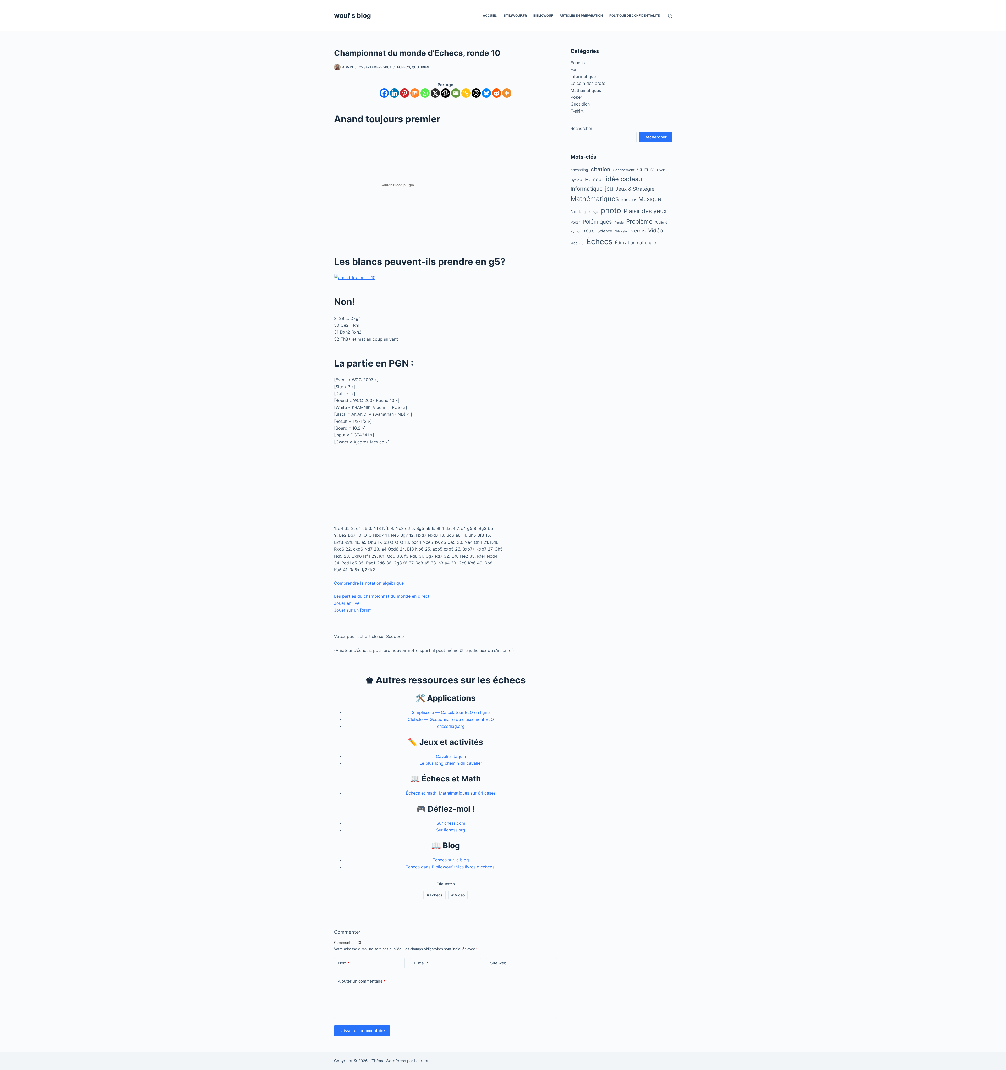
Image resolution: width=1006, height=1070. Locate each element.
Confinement (624, 170)
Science (604, 231)
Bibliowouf (543, 16)
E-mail (421, 963)
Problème (639, 221)
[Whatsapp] (425, 93)
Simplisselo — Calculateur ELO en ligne (451, 712)
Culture (645, 169)
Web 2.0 (577, 243)
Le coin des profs (588, 83)
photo (611, 210)
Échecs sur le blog (451, 859)
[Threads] (476, 93)
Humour (594, 179)
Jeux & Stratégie (634, 189)
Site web (498, 963)
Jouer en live (346, 603)
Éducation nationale (635, 242)
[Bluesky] (486, 93)
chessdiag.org (451, 726)
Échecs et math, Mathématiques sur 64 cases (451, 793)
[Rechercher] (670, 16)
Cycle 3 (663, 170)
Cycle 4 (576, 180)
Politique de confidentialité (634, 16)
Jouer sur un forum (353, 610)
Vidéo (458, 895)
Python (576, 231)
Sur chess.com (450, 823)
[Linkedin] (394, 93)
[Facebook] (384, 93)
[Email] (455, 93)
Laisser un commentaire (362, 1030)
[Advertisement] (445, 488)
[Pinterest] (404, 93)
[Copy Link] (466, 93)
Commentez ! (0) (348, 942)
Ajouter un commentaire (362, 981)
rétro (589, 231)
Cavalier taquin (451, 756)
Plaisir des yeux (645, 210)
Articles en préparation (581, 16)
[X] (435, 93)
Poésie (619, 222)
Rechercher (581, 128)
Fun (574, 69)
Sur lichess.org (450, 830)
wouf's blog (352, 15)
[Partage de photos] (354, 277)
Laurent (421, 1060)
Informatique (583, 76)
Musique (649, 199)
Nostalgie (580, 211)
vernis (638, 231)
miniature (628, 200)
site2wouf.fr (515, 16)
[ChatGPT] (445, 93)
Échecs (403, 67)
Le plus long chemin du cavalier (450, 763)
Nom (343, 963)
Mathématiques (586, 90)
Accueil (490, 16)
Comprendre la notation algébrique (369, 583)
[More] (506, 93)
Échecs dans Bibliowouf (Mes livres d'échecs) (451, 866)
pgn (595, 212)
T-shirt (577, 111)
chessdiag (579, 170)
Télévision (621, 231)
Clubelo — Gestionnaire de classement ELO (451, 719)
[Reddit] (496, 93)
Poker (576, 97)
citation (600, 169)
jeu (609, 188)
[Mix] (414, 93)
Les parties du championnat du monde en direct (381, 596)
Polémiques (597, 221)
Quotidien (420, 67)
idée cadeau (624, 179)
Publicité (661, 222)
